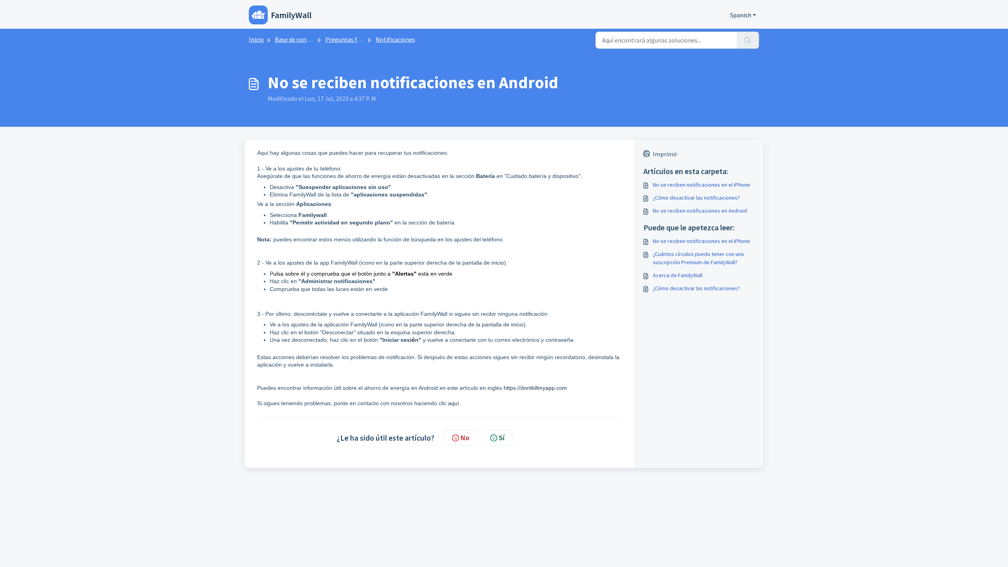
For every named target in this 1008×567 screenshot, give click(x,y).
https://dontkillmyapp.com (535, 388)
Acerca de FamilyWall (677, 275)
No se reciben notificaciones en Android (700, 210)
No (465, 437)
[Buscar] (748, 40)
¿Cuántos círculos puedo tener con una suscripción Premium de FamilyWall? (698, 258)
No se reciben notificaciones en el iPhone (701, 184)
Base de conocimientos (306, 39)
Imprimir (665, 154)
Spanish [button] (740, 15)
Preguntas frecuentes (354, 39)
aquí (453, 403)
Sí (501, 437)
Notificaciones (395, 39)
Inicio (256, 39)
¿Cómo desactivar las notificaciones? (696, 197)
